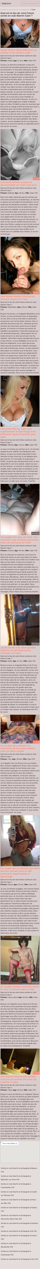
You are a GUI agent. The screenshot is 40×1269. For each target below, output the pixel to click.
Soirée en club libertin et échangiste (14, 10)
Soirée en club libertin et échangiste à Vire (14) (19, 1259)
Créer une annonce (30, 3)
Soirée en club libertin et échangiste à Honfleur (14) (19, 1225)
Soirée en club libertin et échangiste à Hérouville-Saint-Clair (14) (16, 1217)
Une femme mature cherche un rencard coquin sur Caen (18, 297)
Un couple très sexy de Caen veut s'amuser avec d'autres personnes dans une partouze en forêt (19, 540)
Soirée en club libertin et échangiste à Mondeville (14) (16, 1245)
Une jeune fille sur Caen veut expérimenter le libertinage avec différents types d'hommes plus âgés (18, 432)
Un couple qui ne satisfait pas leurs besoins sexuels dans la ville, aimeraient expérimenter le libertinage (20, 872)
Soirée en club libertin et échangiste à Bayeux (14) (19, 1170)
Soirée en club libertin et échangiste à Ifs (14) (19, 1231)
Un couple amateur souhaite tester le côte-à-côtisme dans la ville (20, 988)
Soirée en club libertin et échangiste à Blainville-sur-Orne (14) (16, 1178)
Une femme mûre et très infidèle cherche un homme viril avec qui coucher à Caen (18, 1079)
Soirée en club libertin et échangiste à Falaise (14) (19, 1209)
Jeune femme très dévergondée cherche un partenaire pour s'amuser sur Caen (18, 650)
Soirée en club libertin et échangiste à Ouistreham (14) (16, 1253)
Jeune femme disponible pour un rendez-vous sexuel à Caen (18, 51)
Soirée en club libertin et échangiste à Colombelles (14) (16, 1185)
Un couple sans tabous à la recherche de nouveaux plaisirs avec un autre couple (18, 748)
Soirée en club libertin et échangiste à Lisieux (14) (19, 1237)
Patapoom (5, 3)
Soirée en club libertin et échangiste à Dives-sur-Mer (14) (19, 1201)
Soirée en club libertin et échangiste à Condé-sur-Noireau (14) (19, 1193)
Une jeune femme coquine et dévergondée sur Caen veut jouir (19, 183)
